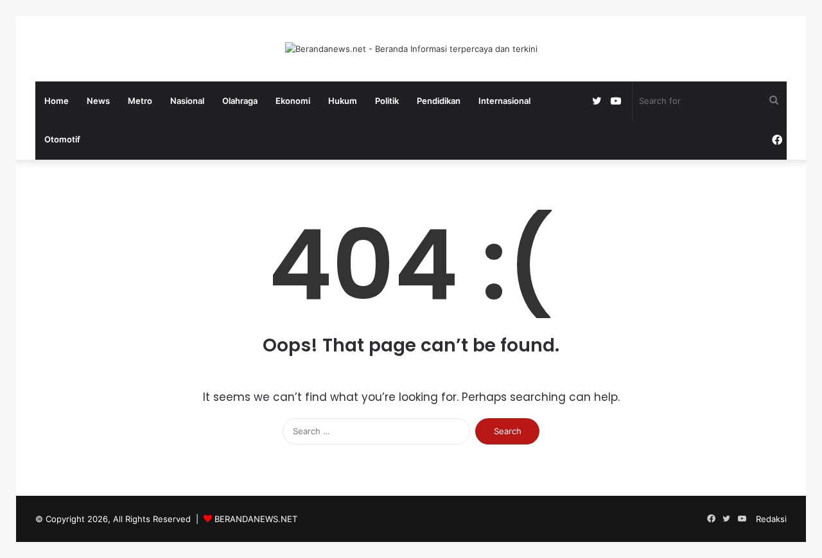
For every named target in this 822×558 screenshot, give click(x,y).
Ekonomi (292, 101)
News (98, 101)
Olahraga (240, 101)
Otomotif (62, 139)
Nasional (187, 101)
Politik (387, 101)
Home (56, 101)
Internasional (504, 101)
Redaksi (771, 519)
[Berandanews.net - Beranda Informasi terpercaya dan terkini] (411, 49)
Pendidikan (438, 101)
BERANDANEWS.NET (255, 519)
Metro (140, 101)
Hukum (342, 101)
